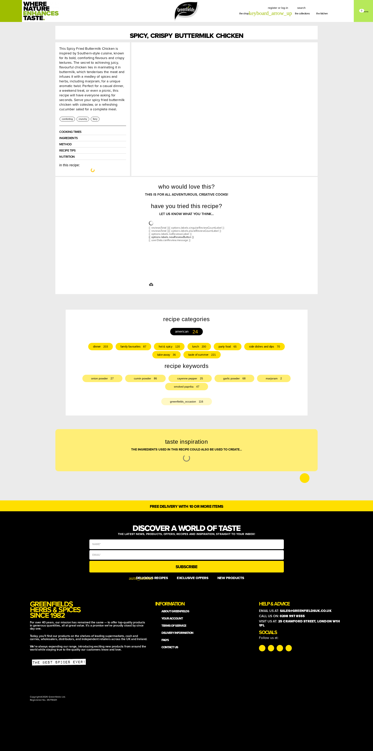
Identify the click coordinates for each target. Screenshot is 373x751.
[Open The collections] (312, 13)
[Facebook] (280, 648)
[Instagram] (262, 648)
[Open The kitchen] (330, 13)
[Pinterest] (289, 648)
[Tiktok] (271, 648)
